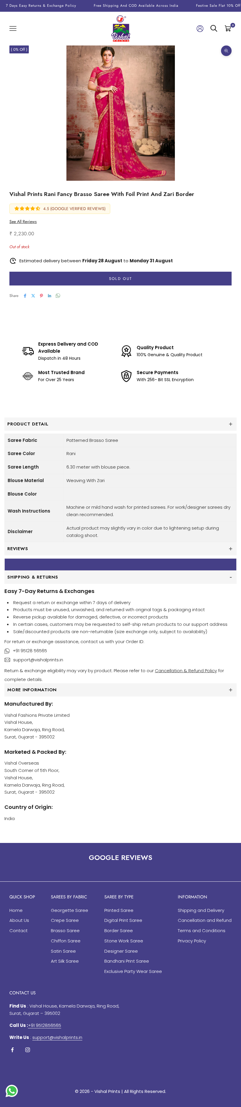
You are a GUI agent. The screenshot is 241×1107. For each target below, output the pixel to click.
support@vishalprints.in (38, 660)
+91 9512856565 (44, 1025)
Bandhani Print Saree (126, 961)
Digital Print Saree (123, 920)
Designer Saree (121, 951)
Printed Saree (118, 910)
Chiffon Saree (66, 941)
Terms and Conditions (201, 930)
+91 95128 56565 (30, 651)
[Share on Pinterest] (41, 295)
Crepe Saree (65, 920)
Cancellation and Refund (205, 920)
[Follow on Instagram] (28, 1050)
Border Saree (118, 930)
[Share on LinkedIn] (49, 295)
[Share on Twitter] (33, 295)
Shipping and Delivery (201, 910)
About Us (19, 920)
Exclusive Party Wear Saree (133, 971)
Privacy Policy (192, 941)
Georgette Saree (69, 910)
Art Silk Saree (65, 961)
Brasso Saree (65, 930)
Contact (18, 930)
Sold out (120, 278)
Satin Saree (63, 951)
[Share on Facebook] (25, 295)
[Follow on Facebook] (12, 1050)
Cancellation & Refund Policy (186, 670)
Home (16, 910)
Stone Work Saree (123, 941)
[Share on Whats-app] (58, 295)
